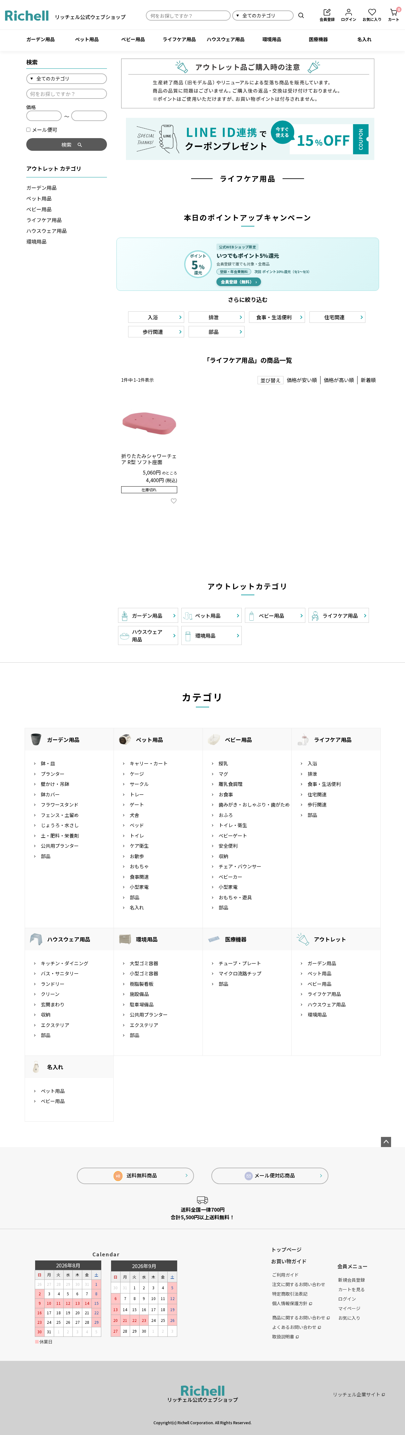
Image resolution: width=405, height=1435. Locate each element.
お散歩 (137, 856)
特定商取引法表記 (290, 1294)
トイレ (137, 835)
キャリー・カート (149, 763)
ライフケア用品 (179, 39)
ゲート (137, 804)
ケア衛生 (139, 845)
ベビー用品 (133, 39)
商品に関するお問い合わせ (298, 1317)
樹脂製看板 (141, 983)
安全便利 (228, 845)
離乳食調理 (230, 784)
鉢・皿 (48, 763)
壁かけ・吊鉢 (55, 784)
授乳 (223, 763)
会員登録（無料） (239, 282)
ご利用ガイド (285, 1275)
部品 (45, 856)
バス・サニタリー (60, 973)
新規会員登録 (351, 1280)
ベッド (137, 825)
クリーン (50, 994)
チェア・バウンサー (240, 866)
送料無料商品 (136, 1175)
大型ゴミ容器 (144, 963)
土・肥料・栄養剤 (60, 835)
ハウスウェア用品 (226, 39)
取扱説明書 (283, 1336)
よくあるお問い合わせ (294, 1327)
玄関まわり (53, 1004)
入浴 (312, 763)
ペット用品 (87, 39)
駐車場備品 (141, 1004)
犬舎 (134, 815)
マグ (223, 773)
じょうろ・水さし (60, 825)
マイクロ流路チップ (240, 973)
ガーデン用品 (40, 39)
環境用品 (271, 39)
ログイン (347, 1299)
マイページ (349, 1308)
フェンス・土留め (60, 815)
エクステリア (55, 1025)
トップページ (286, 1249)
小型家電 (139, 886)
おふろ (226, 815)
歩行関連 (317, 804)
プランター (53, 773)
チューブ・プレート (240, 963)
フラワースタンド (59, 804)
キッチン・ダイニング (64, 963)
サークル (139, 784)
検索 (301, 15)
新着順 (368, 380)
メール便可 (44, 129)
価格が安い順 (302, 380)
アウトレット (330, 939)
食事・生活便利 (324, 784)
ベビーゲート (233, 835)
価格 (31, 107)
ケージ (137, 773)
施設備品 (139, 994)
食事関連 (139, 876)
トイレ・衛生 (233, 825)
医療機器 (318, 39)
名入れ (364, 39)
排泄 (312, 773)
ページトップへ (386, 1142)
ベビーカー (230, 876)
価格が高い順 (339, 380)
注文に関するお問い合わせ (298, 1284)
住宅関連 (317, 794)
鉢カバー (50, 794)
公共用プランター (60, 845)
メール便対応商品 (274, 1175)
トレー (137, 794)
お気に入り (349, 1318)
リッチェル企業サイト (356, 1394)
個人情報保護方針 (290, 1303)
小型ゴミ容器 (144, 973)
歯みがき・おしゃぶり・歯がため (254, 804)
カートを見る (351, 1289)
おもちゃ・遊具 (235, 897)
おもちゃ (139, 866)
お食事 (226, 794)
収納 (223, 856)
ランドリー (53, 983)
